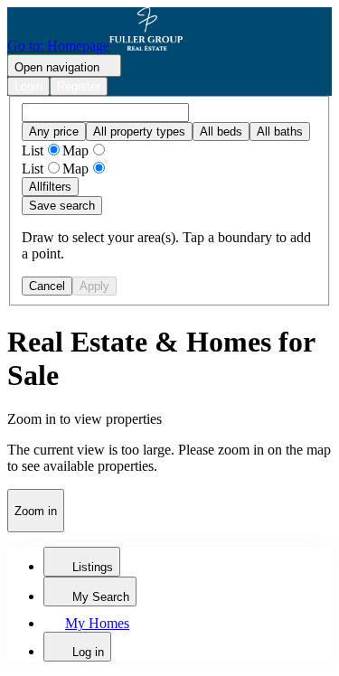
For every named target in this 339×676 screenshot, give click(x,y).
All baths (280, 131)
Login (28, 86)
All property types (139, 131)
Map (75, 150)
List (32, 150)
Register (78, 86)
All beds (221, 131)
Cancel (47, 286)
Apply (94, 286)
